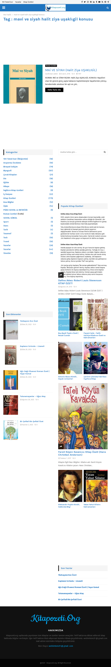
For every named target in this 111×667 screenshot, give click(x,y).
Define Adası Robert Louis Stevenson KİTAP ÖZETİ (80, 282)
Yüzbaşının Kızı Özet (29, 321)
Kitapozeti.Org (55, 618)
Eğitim (6, 182)
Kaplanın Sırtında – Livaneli (32, 346)
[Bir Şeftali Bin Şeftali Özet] (10, 430)
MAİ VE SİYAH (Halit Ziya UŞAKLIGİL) (71, 70)
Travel (6, 241)
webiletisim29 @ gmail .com (61, 646)
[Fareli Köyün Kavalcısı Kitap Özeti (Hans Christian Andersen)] (83, 416)
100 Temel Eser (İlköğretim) (15, 159)
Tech (5, 237)
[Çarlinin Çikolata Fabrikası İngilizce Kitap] (96, 358)
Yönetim (7, 253)
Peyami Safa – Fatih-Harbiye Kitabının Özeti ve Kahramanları (94, 335)
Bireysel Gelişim (10, 167)
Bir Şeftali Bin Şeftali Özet (31, 421)
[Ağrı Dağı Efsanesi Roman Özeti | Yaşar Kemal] (10, 380)
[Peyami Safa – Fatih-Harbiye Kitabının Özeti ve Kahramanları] (96, 314)
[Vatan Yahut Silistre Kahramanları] (96, 486)
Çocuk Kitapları (10, 175)
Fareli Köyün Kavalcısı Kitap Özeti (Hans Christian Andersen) (82, 453)
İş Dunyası (7, 194)
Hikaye (6, 186)
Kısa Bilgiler (8, 202)
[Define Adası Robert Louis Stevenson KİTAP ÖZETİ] (83, 245)
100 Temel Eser (7, 2)
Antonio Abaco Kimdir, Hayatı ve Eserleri (67, 378)
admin (55, 74)
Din (4, 178)
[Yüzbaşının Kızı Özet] (10, 329)
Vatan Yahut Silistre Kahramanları (92, 506)
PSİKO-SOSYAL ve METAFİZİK (15, 210)
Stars (5, 226)
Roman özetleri (51, 66)
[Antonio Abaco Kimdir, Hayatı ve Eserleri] (70, 358)
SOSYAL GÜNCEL (10, 218)
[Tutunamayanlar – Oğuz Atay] (10, 405)
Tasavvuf (7, 233)
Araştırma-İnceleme (12, 163)
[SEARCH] (105, 152)
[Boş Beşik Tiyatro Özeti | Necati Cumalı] (70, 314)
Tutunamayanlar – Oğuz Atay (32, 396)
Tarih (5, 230)
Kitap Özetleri (28, 2)
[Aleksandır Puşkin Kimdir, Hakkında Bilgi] (70, 486)
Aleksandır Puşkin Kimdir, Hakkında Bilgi (69, 506)
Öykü (5, 206)
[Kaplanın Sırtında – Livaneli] (10, 355)
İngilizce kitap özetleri (13, 190)
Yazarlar (18, 2)
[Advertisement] (55, 43)
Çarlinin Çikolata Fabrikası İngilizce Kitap (95, 378)
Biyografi (7, 171)
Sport (6, 222)
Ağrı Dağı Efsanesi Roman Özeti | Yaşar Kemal (78, 587)
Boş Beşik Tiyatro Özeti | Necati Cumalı (68, 334)
